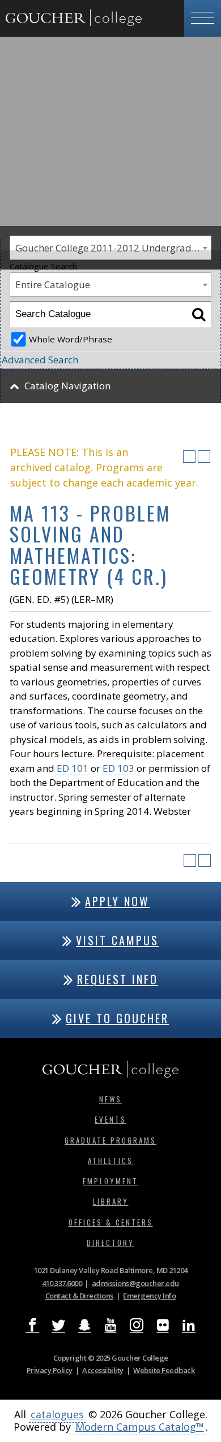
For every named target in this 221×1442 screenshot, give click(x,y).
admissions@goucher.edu (135, 1283)
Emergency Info (149, 1296)
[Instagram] (136, 1325)
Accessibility (103, 1370)
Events (110, 1119)
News (110, 1099)
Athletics (110, 1160)
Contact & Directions (79, 1296)
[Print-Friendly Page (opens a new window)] (189, 456)
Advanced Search (40, 359)
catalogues (57, 1414)
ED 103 (118, 768)
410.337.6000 (62, 1283)
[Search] (198, 314)
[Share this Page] (174, 456)
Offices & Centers (111, 1222)
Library (111, 1201)
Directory (110, 1242)
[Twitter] (58, 1325)
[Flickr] (163, 1325)
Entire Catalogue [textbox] (52, 284)
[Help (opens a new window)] (204, 456)
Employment (110, 1181)
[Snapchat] (84, 1325)
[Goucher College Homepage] (73, 18)
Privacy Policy (50, 1370)
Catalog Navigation (67, 385)
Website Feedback (163, 1370)
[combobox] (110, 284)
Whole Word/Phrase (70, 339)
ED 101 (72, 768)
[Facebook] (32, 1325)
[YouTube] (110, 1325)
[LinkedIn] (189, 1325)
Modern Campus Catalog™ (139, 1427)
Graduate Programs (110, 1140)
